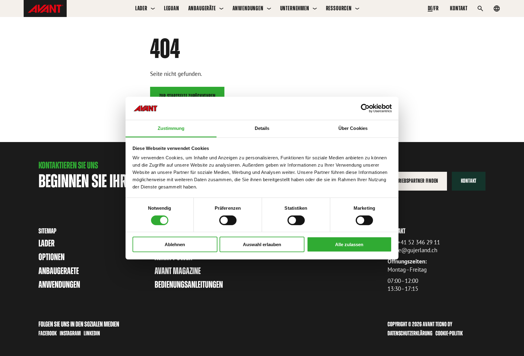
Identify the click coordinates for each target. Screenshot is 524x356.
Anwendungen (248, 8)
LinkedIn (92, 333)
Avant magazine (178, 271)
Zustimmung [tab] (171, 128)
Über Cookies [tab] (353, 128)
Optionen (52, 257)
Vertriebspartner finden (414, 181)
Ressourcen (339, 8)
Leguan (171, 8)
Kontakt (469, 181)
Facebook (48, 333)
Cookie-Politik (449, 333)
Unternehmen (294, 8)
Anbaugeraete (59, 271)
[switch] (228, 220)
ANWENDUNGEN (59, 285)
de (430, 8)
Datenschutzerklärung (410, 333)
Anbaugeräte (202, 8)
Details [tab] (262, 128)
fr (436, 8)
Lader (141, 8)
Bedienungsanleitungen (189, 285)
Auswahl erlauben (262, 244)
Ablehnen (175, 244)
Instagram (70, 333)
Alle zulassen (349, 244)
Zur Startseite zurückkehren (187, 96)
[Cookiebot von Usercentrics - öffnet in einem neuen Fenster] (365, 108)
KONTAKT (459, 8)
